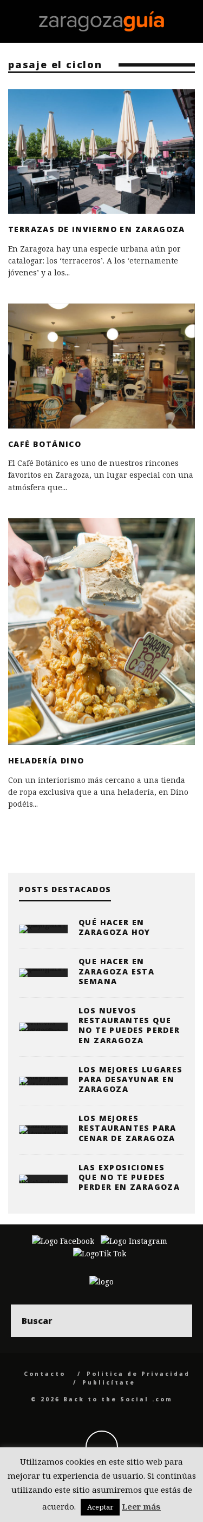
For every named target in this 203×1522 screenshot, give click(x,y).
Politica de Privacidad (138, 1374)
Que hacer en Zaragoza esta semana (116, 971)
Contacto (45, 1374)
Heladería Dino (46, 760)
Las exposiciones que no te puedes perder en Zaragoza (129, 1177)
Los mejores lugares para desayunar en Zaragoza (130, 1079)
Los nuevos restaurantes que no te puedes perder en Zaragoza (129, 1025)
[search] (176, 1320)
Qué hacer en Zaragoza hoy (114, 927)
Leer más (141, 1506)
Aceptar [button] (100, 1507)
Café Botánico (44, 444)
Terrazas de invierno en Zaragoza (96, 229)
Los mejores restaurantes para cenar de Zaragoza (127, 1128)
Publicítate (108, 1382)
